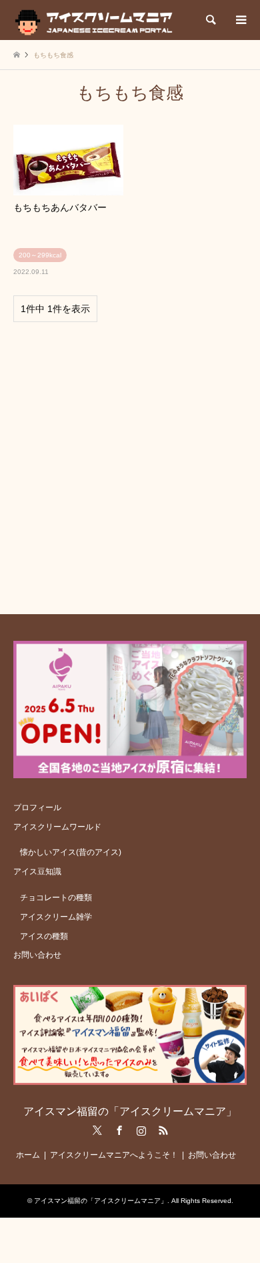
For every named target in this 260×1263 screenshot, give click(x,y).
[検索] (210, 20)
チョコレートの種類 (56, 897)
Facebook (119, 1130)
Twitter (97, 1130)
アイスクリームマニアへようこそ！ (114, 1155)
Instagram (141, 1130)
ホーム (28, 1155)
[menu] (240, 20)
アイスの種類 (44, 936)
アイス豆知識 (37, 871)
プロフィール (37, 807)
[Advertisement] (130, 462)
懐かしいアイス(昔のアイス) (70, 852)
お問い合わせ (37, 955)
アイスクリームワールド (57, 827)
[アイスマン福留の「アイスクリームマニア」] (97, 20)
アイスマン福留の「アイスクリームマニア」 (130, 1111)
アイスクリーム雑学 (56, 917)
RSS (163, 1130)
